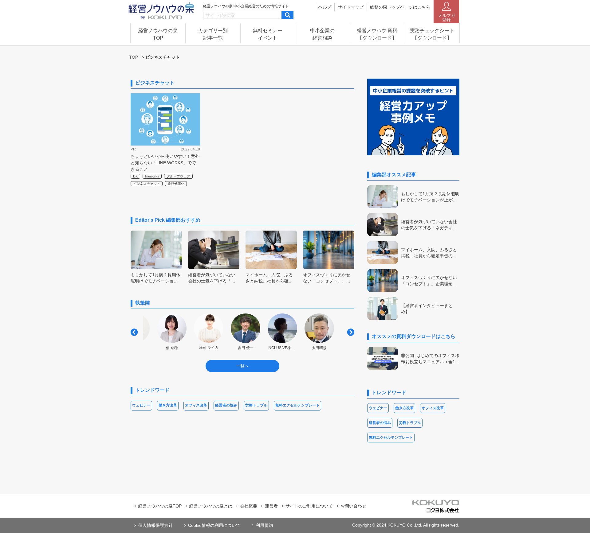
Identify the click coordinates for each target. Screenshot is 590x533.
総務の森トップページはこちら (400, 7)
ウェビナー (141, 405)
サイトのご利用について (309, 506)
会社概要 (248, 506)
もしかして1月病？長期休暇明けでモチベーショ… (155, 277)
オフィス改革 (196, 405)
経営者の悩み (226, 405)
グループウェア (178, 176)
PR (133, 149)
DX (135, 176)
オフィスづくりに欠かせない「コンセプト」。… (326, 277)
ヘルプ (324, 7)
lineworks (152, 176)
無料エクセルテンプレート (297, 405)
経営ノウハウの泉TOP (160, 506)
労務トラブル (256, 405)
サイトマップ (351, 7)
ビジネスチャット (146, 183)
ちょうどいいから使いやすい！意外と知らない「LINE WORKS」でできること (165, 163)
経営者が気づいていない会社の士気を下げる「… (211, 277)
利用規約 (264, 525)
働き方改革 (168, 405)
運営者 (271, 506)
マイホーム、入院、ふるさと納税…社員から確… (269, 277)
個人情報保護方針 (155, 525)
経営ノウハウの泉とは (210, 506)
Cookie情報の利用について (214, 525)
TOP (133, 57)
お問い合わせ (353, 506)
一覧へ (242, 366)
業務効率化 (175, 183)
